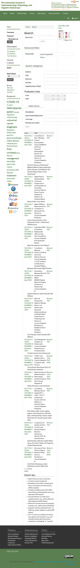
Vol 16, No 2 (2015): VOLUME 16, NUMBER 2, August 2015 (28, 360)
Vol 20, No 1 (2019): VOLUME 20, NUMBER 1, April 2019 (28, 252)
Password (10, 36)
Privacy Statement (31, 540)
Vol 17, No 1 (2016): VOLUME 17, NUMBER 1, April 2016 (28, 452)
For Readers (11, 51)
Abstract (28, 79)
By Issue (10, 88)
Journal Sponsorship (48, 534)
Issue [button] (32, 13)
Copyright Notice (30, 538)
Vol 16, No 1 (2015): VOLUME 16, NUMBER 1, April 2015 (28, 376)
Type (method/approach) (34, 115)
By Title (9, 92)
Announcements (54, 13)
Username (10, 32)
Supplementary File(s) (33, 86)
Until (27, 99)
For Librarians (12, 56)
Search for (29, 37)
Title (26, 75)
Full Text (28, 82)
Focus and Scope (13, 534)
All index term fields (32, 123)
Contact (65, 13)
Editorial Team (22, 13)
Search (34, 27)
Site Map (44, 538)
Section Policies (13, 536)
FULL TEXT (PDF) (49, 360)
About (12, 13)
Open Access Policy (14, 545)
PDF (48, 138)
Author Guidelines (31, 536)
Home (5, 13)
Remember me (13, 39)
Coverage (28, 119)
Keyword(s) (29, 54)
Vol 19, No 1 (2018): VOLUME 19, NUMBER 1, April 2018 (28, 275)
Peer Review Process (15, 538)
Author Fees (29, 543)
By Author (10, 90)
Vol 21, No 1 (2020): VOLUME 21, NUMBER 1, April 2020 (28, 181)
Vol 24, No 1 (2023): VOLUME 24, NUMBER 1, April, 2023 (28, 140)
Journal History (46, 536)
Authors (28, 72)
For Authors (11, 54)
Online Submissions (31, 534)
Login (75, 18)
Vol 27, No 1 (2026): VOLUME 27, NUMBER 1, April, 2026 (28, 393)
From (27, 95)
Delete (42, 57)
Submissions (41, 13)
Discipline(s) (29, 112)
